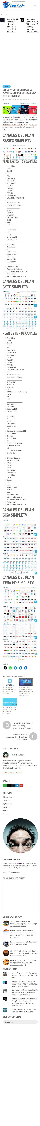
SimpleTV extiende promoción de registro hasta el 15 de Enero (16, 739)
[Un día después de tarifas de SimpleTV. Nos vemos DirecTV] (10, 685)
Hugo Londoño (24, 102)
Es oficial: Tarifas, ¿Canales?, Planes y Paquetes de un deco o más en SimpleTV (26, 693)
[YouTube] (21, 788)
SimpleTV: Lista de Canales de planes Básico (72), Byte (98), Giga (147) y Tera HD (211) (24, 986)
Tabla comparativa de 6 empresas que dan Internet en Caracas (24, 1013)
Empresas (6, 816)
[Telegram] (17, 788)
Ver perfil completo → (11, 874)
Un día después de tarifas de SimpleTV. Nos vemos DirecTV (9, 692)
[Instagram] (9, 788)
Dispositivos (7, 799)
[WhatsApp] (5, 788)
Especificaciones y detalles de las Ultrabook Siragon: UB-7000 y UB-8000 (25, 977)
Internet (6, 809)
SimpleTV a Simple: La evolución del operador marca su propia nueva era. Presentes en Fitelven (23, 955)
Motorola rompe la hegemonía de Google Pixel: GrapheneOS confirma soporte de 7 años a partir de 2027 (24, 1004)
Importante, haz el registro (13, 127)
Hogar (5, 813)
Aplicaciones (8, 806)
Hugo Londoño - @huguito (11, 861)
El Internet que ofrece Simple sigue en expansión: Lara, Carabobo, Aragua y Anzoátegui (23, 965)
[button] (5, 14)
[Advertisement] (20, 64)
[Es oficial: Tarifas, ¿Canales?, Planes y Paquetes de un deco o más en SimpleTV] (26, 685)
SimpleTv (6, 89)
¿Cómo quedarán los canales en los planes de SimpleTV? (9, 712)
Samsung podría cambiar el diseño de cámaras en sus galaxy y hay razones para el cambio (25, 994)
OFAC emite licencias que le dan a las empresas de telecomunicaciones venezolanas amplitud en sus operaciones (33, 26)
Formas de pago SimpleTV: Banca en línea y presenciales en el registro (23, 728)
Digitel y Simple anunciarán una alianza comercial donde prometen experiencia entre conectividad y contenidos (23, 936)
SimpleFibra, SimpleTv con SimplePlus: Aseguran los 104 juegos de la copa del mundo (23, 926)
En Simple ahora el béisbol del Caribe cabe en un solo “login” (24, 945)
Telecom (6, 803)
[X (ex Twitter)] (13, 788)
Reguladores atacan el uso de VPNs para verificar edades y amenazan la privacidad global (13, 25)
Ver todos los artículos (13, 775)
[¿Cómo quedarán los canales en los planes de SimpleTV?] (10, 705)
